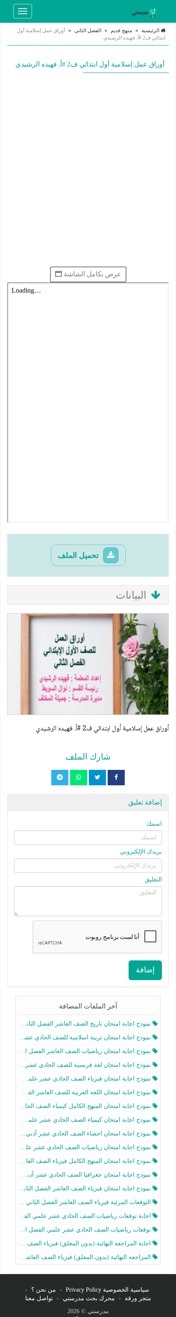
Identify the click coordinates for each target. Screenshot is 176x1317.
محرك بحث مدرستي (89, 1298)
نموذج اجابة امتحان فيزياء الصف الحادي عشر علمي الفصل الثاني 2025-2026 (85, 1078)
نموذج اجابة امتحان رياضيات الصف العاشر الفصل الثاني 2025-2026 (85, 1051)
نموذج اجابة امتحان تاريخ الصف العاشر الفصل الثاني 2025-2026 (85, 1023)
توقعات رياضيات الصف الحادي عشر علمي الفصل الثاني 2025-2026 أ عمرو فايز (85, 1229)
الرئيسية (151, 30)
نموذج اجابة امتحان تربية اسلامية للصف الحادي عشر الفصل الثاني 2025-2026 (85, 1037)
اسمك (154, 823)
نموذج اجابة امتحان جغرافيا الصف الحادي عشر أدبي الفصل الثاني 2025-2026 (85, 1175)
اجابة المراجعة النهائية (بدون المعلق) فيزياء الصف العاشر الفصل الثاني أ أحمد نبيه (85, 1243)
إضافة (145, 970)
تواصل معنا (39, 1298)
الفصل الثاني (87, 30)
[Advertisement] (88, 169)
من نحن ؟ (43, 1290)
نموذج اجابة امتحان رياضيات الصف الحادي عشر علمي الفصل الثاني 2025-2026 (85, 1147)
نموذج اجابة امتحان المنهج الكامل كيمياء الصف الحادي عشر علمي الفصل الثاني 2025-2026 (85, 1106)
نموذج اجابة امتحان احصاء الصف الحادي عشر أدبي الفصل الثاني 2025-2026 (85, 1133)
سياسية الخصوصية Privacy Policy (107, 1290)
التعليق (153, 879)
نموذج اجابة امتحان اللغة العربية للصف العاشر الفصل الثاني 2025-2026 (85, 1092)
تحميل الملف (79, 555)
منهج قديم (121, 30)
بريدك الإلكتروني (141, 851)
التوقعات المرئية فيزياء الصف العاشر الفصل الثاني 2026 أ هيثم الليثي (85, 1202)
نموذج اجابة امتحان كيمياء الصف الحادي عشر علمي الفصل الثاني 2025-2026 (85, 1120)
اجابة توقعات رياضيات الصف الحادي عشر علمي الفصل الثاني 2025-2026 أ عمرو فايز (85, 1216)
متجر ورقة (138, 1298)
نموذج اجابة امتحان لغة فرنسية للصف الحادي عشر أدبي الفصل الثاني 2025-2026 (85, 1065)
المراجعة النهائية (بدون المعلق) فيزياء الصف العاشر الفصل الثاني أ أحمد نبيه (85, 1257)
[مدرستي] (145, 11)
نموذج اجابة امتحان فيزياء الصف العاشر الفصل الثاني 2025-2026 (85, 1188)
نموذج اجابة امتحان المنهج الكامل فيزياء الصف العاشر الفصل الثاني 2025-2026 (85, 1161)
